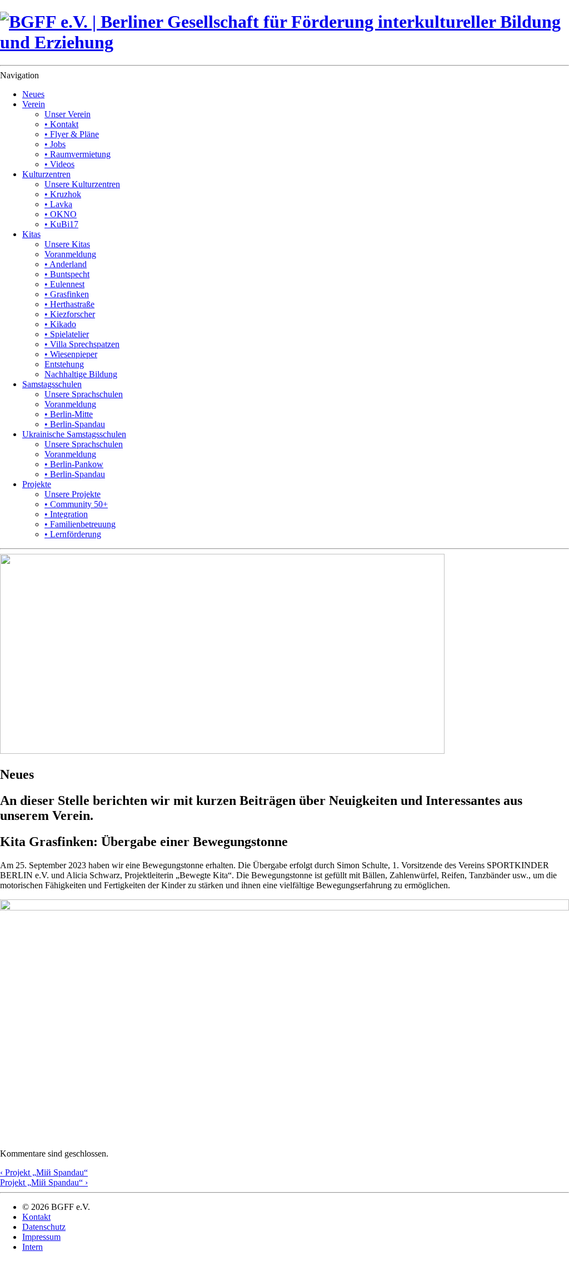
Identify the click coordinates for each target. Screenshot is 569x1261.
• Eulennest (64, 284)
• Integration (66, 514)
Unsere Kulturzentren (82, 184)
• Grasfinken (66, 294)
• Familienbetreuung (80, 524)
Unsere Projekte (72, 494)
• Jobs (55, 144)
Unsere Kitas (67, 244)
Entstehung (64, 364)
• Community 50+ (76, 504)
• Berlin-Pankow (73, 464)
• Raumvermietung (77, 154)
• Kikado (60, 324)
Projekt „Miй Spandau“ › (44, 1182)
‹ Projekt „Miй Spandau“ (44, 1172)
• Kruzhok (62, 194)
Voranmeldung (70, 254)
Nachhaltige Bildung (80, 374)
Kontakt (36, 1217)
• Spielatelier (66, 334)
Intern (32, 1247)
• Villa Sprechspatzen (81, 344)
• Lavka (58, 204)
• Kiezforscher (69, 314)
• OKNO (60, 214)
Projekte (36, 484)
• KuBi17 (61, 224)
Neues (33, 94)
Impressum (41, 1237)
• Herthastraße (69, 304)
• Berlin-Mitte (68, 414)
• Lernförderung (72, 534)
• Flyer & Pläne (71, 134)
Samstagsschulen (52, 384)
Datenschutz (44, 1227)
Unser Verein (67, 114)
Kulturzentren (46, 174)
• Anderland (65, 264)
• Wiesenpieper (70, 354)
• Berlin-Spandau (74, 424)
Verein (33, 104)
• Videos (59, 164)
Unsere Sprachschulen (83, 394)
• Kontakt (61, 124)
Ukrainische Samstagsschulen (74, 434)
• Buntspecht (66, 274)
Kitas (31, 234)
